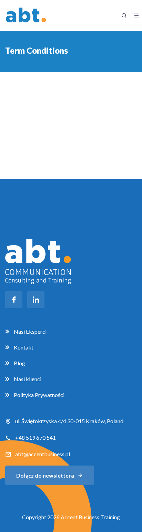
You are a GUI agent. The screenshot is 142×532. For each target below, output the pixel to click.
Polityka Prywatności (39, 395)
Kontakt (23, 347)
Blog (19, 363)
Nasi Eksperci (30, 331)
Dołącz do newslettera (45, 475)
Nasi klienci (27, 379)
